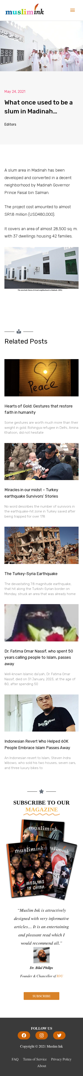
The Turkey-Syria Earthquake (31, 573)
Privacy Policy (61, 1059)
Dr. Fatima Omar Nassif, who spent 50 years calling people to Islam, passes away (38, 658)
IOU (60, 975)
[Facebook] (24, 1035)
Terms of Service (35, 1059)
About (41, 1065)
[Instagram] (41, 1035)
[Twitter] (59, 1035)
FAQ (15, 1059)
